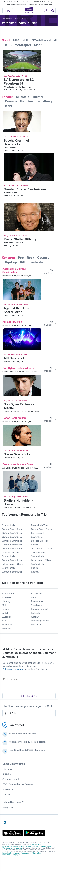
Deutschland (7, 18)
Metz (4, 605)
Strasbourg (36, 605)
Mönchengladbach (40, 620)
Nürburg (6, 601)
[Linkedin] (4, 823)
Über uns (7, 769)
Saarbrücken (8, 593)
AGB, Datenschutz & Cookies (17, 784)
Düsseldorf (36, 624)
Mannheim (7, 624)
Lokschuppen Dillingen (13, 563)
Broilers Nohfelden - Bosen (18, 464)
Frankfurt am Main (40, 608)
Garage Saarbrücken (12, 529)
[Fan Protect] (13, 725)
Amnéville (6, 597)
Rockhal (35, 544)
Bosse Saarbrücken (14, 418)
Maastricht (7, 628)
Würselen (6, 616)
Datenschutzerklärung (13, 669)
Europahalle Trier (10, 552)
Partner (6, 794)
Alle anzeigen (48, 271)
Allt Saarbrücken (12, 322)
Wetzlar (35, 616)
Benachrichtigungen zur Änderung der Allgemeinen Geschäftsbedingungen (21, 854)
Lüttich (5, 612)
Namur (34, 597)
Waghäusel (36, 593)
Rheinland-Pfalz (21, 18)
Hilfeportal (7, 807)
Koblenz (6, 608)
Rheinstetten (37, 601)
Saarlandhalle (8, 525)
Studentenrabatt (10, 779)
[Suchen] (53, 10)
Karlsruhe (36, 612)
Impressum (8, 789)
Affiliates (6, 774)
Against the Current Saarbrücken (14, 270)
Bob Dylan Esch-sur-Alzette (18, 368)
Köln (4, 620)
